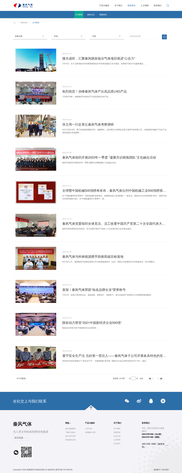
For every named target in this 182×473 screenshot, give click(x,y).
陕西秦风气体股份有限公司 (37, 469)
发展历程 (117, 432)
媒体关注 (91, 14)
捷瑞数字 (157, 469)
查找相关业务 (70, 439)
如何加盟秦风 (70, 428)
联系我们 (158, 5)
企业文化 (117, 436)
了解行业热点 (70, 432)
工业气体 (88, 428)
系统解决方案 (90, 432)
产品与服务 (104, 5)
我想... (68, 422)
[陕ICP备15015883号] (63, 469)
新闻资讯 (131, 5)
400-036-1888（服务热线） (153, 445)
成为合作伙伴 (70, 436)
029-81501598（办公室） (152, 434)
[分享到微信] (127, 401)
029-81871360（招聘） (151, 437)
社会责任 (117, 443)
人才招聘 (145, 5)
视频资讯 (103, 14)
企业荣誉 (117, 439)
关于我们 (118, 5)
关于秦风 (117, 428)
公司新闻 (79, 14)
